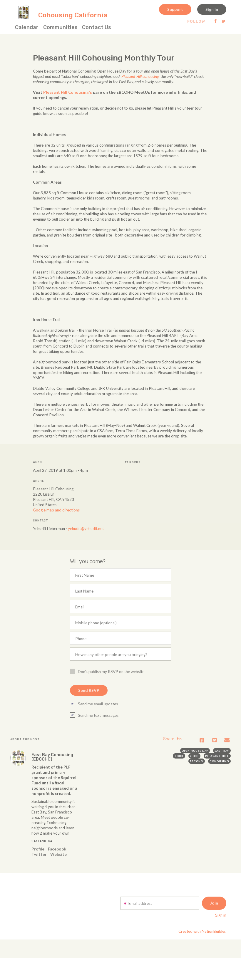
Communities (60, 27)
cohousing (219, 761)
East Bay (222, 750)
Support (175, 9)
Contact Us (96, 27)
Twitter (39, 854)
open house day (195, 750)
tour (178, 756)
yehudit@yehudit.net (86, 528)
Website (58, 854)
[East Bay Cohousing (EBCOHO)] (18, 758)
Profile (37, 849)
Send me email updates (98, 704)
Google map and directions (56, 510)
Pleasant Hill (217, 756)
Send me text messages (98, 715)
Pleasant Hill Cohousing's (67, 92)
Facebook (57, 849)
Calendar (27, 27)
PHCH (194, 756)
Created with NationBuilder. (202, 931)
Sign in (211, 9)
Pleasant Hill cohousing (140, 76)
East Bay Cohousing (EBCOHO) (52, 757)
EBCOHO (196, 761)
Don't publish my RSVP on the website (111, 671)
